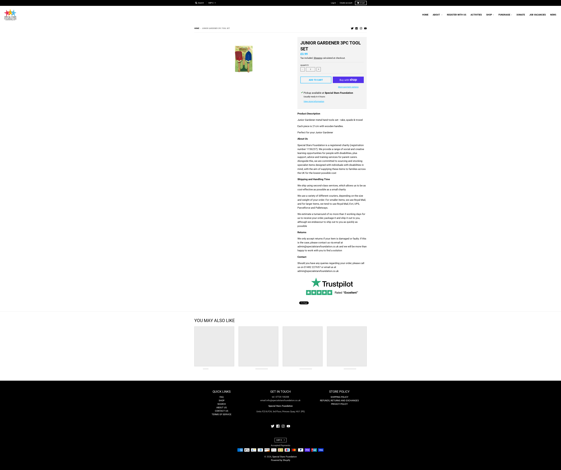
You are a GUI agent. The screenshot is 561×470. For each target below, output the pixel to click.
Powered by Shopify (280, 460)
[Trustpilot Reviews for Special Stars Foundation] (332, 296)
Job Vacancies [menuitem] (537, 14)
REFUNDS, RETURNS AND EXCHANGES (339, 400)
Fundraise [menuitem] (504, 14)
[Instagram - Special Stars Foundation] (361, 28)
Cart (362, 3)
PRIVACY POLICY (339, 404)
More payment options (348, 87)
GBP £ (211, 3)
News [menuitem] (553, 14)
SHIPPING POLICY (339, 397)
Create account (346, 3)
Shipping (318, 58)
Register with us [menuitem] (456, 14)
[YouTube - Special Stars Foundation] (365, 28)
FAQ (222, 397)
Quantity (304, 65)
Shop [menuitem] (489, 14)
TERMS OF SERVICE (221, 414)
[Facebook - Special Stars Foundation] (356, 28)
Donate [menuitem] (521, 14)
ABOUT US (221, 407)
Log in (333, 3)
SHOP (221, 400)
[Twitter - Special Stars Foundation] (352, 28)
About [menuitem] (436, 14)
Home (196, 28)
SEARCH (221, 404)
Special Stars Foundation (284, 456)
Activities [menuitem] (476, 14)
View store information (314, 101)
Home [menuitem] (425, 14)
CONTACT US (221, 411)
